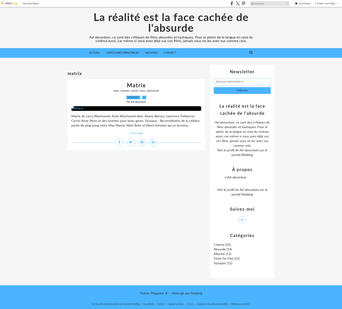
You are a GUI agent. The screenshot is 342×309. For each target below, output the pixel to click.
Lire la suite (136, 133)
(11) (222, 254)
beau (116, 91)
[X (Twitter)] (237, 3)
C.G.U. (190, 304)
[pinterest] (243, 3)
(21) (222, 244)
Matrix (136, 85)
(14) (223, 249)
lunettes (125, 91)
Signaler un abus (176, 304)
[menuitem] (94, 53)
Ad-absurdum (249, 150)
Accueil (94, 53)
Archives (151, 53)
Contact (170, 53)
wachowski (153, 91)
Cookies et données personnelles (212, 304)
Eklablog (196, 293)
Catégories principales (122, 53)
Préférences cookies (240, 304)
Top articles (148, 304)
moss (142, 91)
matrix (134, 91)
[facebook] (232, 3)
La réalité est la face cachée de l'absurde (171, 23)
